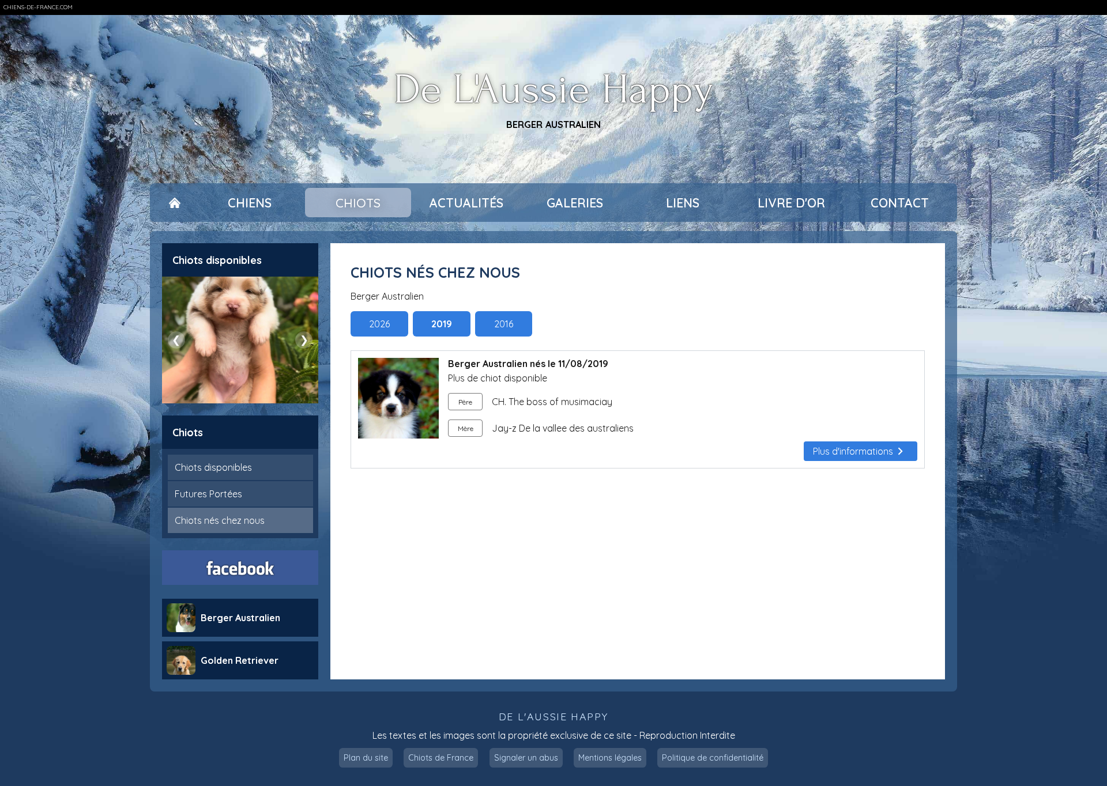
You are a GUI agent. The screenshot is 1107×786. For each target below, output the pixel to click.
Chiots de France (440, 758)
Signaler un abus (526, 758)
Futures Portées (208, 494)
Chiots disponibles (213, 467)
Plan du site (366, 758)
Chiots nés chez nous (220, 520)
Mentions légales (610, 758)
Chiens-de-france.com (38, 7)
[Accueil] (174, 203)
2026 (379, 324)
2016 (503, 324)
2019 (441, 324)
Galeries (575, 202)
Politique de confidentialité (712, 758)
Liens (682, 202)
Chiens (250, 202)
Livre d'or (791, 202)
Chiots (358, 202)
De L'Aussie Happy (554, 90)
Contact (900, 202)
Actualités (466, 202)
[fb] (240, 567)
